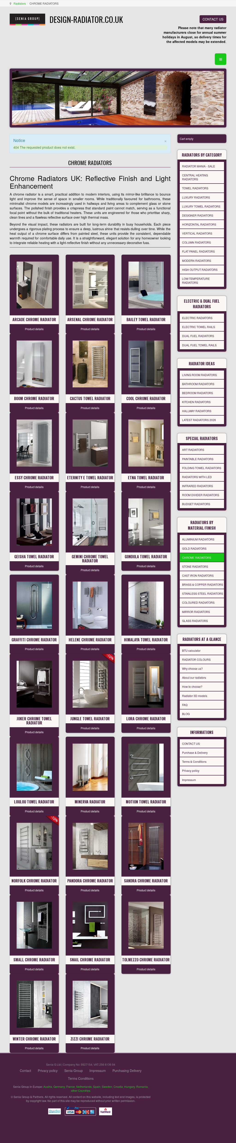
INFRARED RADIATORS (197, 486)
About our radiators (194, 677)
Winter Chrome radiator (34, 1039)
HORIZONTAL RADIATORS (199, 224)
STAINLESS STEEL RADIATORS (202, 593)
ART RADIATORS (193, 450)
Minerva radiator (90, 802)
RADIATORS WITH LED (197, 477)
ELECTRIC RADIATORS (197, 318)
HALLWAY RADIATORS (196, 411)
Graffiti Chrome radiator (34, 639)
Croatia (118, 1087)
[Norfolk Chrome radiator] (34, 845)
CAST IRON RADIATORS (198, 575)
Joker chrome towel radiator (34, 721)
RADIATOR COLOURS (196, 659)
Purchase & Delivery (195, 752)
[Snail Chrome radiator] (90, 924)
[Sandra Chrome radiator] (146, 845)
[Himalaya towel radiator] (146, 604)
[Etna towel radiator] (146, 442)
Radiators (20, 3)
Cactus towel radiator (90, 398)
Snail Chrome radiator (90, 959)
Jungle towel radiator (90, 718)
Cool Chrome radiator (145, 398)
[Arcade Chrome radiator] (34, 284)
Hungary (129, 1087)
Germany (59, 1087)
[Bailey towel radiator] (146, 284)
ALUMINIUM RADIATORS (198, 539)
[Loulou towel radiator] (34, 766)
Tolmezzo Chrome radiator (146, 959)
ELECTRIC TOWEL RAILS (198, 327)
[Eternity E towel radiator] (90, 442)
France (70, 1087)
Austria (47, 1087)
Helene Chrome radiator (90, 639)
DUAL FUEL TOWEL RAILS (199, 345)
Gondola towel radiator (146, 556)
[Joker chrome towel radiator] (34, 683)
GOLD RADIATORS (194, 548)
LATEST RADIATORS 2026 (199, 420)
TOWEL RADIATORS (195, 188)
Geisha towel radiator (34, 556)
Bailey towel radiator (146, 319)
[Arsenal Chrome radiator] (90, 284)
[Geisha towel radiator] (34, 521)
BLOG (186, 714)
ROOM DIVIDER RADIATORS (200, 495)
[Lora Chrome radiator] (146, 683)
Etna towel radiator (146, 477)
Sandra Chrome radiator (146, 881)
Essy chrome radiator (34, 477)
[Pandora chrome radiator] (90, 845)
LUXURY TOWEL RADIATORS (201, 206)
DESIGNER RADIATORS (197, 215)
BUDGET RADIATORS (196, 504)
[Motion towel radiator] (146, 766)
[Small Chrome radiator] (34, 924)
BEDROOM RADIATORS (197, 393)
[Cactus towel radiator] (90, 363)
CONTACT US (213, 19)
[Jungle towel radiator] (90, 683)
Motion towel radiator (146, 802)
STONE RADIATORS (195, 566)
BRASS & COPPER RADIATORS (202, 584)
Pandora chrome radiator (90, 881)
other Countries (80, 1090)
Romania (142, 1087)
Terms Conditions (81, 1078)
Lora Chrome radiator (146, 718)
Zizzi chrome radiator (90, 1039)
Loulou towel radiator (34, 802)
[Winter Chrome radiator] (34, 1003)
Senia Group (73, 1070)
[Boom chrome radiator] (34, 363)
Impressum (189, 780)
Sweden (107, 1087)
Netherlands (84, 1087)
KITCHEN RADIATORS (196, 402)
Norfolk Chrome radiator (34, 881)
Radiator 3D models (194, 696)
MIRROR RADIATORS (196, 612)
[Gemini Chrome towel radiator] (90, 521)
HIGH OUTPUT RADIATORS (200, 269)
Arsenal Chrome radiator (90, 319)
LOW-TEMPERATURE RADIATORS (196, 280)
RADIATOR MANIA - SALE (198, 166)
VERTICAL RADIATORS (197, 233)
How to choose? (192, 686)
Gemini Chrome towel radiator (90, 559)
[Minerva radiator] (90, 766)
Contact (25, 1070)
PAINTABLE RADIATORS (197, 459)
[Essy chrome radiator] (34, 442)
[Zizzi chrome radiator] (90, 1003)
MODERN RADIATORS (196, 260)
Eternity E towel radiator (90, 477)
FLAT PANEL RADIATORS (198, 251)
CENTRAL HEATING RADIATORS (195, 177)
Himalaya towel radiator (146, 639)
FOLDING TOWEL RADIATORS (201, 468)
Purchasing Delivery (127, 1070)
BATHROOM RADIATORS (198, 384)
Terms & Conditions (194, 761)
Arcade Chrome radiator (34, 319)
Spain (96, 1087)
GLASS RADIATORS (195, 621)
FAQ (184, 705)
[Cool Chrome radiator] (146, 363)
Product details (34, 329)
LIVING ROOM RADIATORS (199, 375)
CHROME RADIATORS (196, 557)
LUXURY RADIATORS (196, 197)
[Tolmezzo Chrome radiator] (146, 924)
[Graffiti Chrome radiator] (34, 604)
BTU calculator (191, 650)
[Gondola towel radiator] (146, 521)
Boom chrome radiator (34, 398)
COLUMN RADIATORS (196, 242)
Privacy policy (190, 770)
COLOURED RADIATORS (198, 602)
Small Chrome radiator (34, 959)
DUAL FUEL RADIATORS (198, 336)
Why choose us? (192, 668)
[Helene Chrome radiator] (90, 604)
